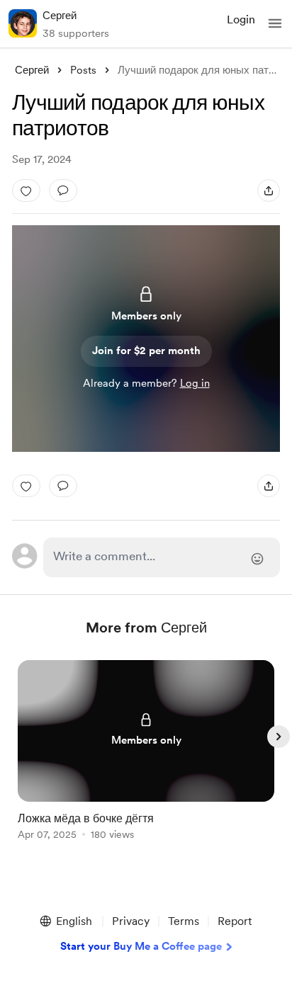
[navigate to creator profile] (23, 23)
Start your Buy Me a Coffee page (141, 946)
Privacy (131, 921)
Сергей (60, 15)
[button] (274, 23)
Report (235, 921)
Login (241, 19)
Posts (83, 70)
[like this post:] (26, 190)
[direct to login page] (161, 557)
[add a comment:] (63, 190)
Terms (183, 921)
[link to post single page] (146, 752)
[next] (278, 736)
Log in (195, 383)
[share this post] (268, 190)
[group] (146, 758)
